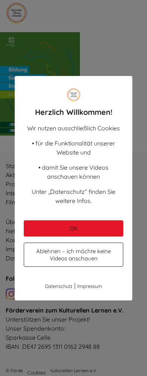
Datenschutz (58, 286)
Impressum (89, 286)
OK (74, 228)
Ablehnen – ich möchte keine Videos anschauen (73, 255)
